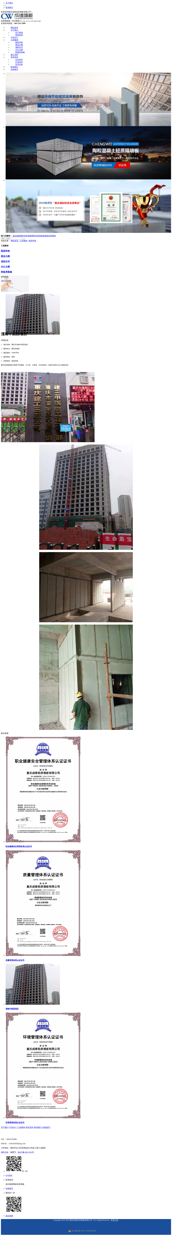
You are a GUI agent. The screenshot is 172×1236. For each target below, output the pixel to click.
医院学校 (19, 42)
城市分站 (4, 1152)
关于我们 (9, 3)
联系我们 (9, 8)
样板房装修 (20, 52)
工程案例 (14, 40)
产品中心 (14, 37)
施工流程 (14, 55)
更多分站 (114, 1220)
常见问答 (19, 64)
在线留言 (14, 69)
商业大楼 (19, 45)
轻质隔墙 (52, 236)
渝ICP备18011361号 (26, 1152)
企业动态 (19, 60)
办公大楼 (19, 50)
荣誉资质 (19, 35)
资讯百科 (14, 57)
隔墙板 (45, 236)
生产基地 (19, 33)
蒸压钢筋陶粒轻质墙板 (22, 236)
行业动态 (19, 62)
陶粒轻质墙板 (37, 236)
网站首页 (14, 28)
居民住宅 (19, 47)
